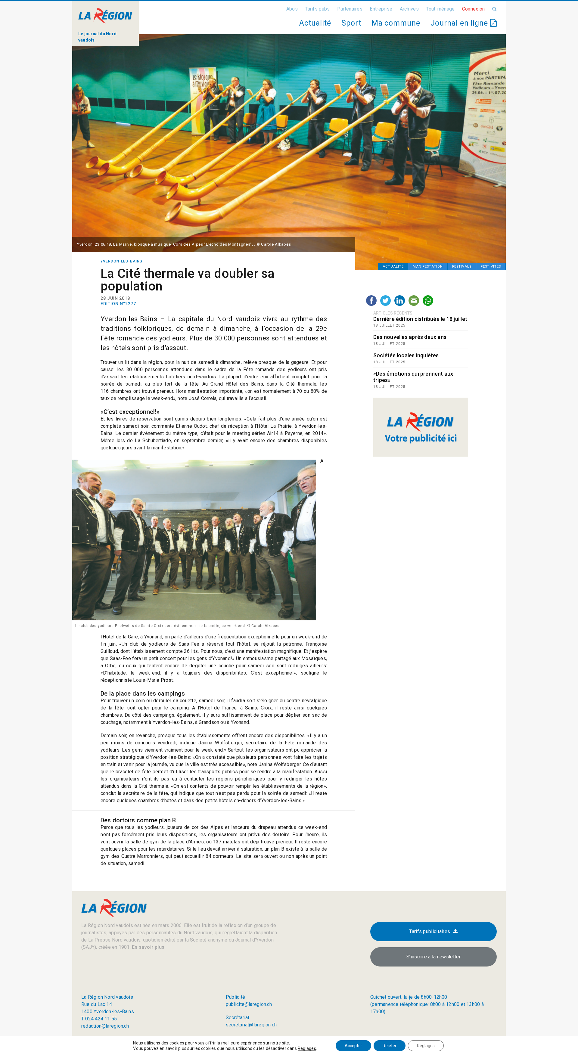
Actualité (315, 23)
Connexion (473, 9)
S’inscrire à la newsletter (433, 957)
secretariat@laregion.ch (251, 1025)
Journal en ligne (460, 23)
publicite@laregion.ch (249, 1004)
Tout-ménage (440, 9)
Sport (351, 23)
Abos (292, 9)
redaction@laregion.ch (105, 1026)
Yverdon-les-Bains (121, 261)
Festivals (461, 266)
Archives (409, 9)
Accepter (353, 1045)
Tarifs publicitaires (429, 931)
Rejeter (389, 1045)
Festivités (491, 266)
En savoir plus (147, 947)
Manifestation (428, 266)
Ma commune (395, 23)
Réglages (307, 1048)
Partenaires (349, 9)
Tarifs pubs (317, 9)
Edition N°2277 (118, 303)
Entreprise (381, 9)
